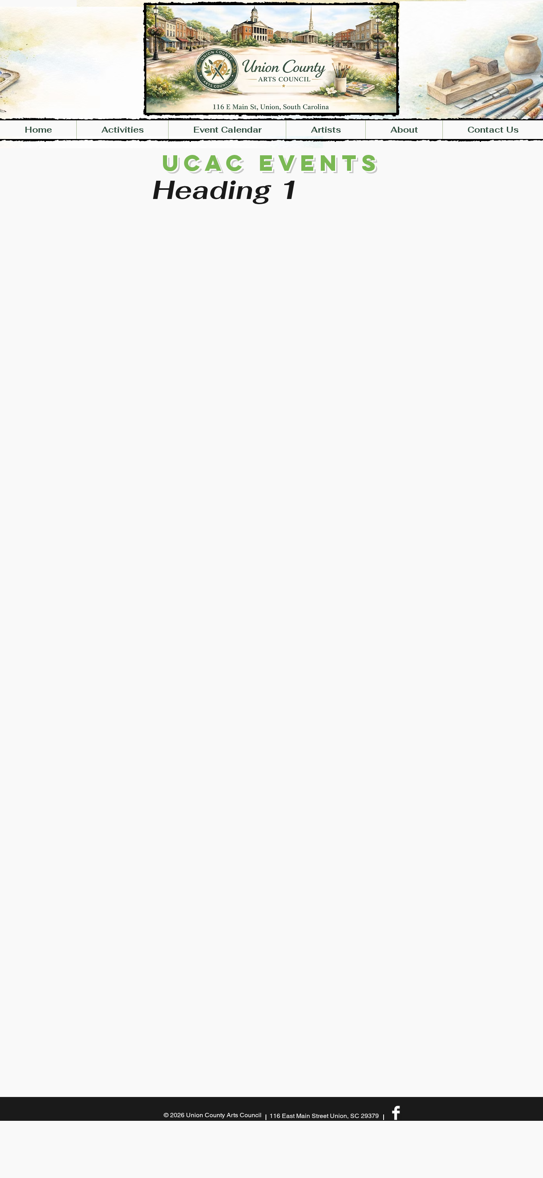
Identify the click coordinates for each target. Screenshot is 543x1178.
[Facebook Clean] (396, 1113)
